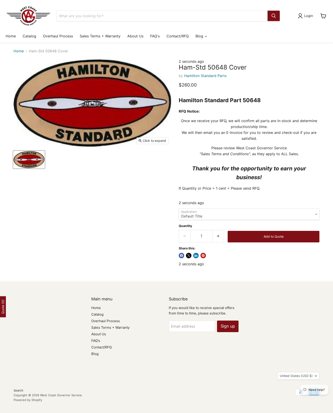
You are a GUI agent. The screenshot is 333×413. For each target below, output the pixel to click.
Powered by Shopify (28, 400)
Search (18, 390)
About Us (135, 36)
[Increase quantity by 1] (218, 236)
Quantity (185, 226)
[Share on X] (188, 255)
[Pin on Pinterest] (203, 255)
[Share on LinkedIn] (196, 255)
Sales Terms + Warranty (100, 36)
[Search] (274, 16)
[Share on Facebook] (181, 255)
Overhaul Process (58, 36)
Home (11, 36)
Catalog (29, 36)
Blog (199, 36)
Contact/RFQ (177, 36)
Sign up (228, 326)
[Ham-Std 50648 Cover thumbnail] (29, 160)
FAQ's (155, 36)
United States (296, 376)
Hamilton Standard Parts (205, 75)
